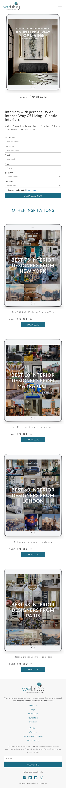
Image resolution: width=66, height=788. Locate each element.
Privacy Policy (33, 740)
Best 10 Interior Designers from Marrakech (33, 427)
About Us (33, 705)
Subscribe (33, 764)
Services (33, 721)
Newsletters (33, 717)
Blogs (33, 709)
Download (33, 325)
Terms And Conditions (33, 736)
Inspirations (33, 713)
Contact (33, 728)
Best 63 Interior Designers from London (33, 542)
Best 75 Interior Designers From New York (33, 312)
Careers (33, 732)
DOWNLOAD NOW (33, 195)
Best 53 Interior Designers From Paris (33, 656)
